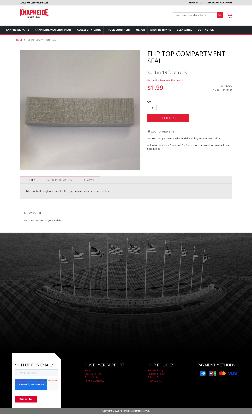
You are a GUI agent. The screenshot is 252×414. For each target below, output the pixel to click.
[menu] (116, 30)
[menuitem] (17, 30)
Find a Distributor (95, 380)
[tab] (30, 179)
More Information (59, 180)
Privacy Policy (156, 377)
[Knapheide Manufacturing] (34, 15)
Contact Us (91, 377)
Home (19, 39)
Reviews (89, 180)
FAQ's (88, 370)
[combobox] (196, 15)
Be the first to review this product (165, 80)
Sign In (193, 2)
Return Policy (155, 370)
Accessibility (155, 380)
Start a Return (93, 373)
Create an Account (218, 2)
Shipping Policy (156, 373)
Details (30, 180)
